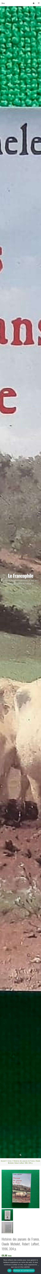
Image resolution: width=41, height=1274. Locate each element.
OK (9, 1270)
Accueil (3, 1161)
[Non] (38, 1265)
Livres (10, 1161)
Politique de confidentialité (24, 1270)
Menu (3, 3)
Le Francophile (20, 575)
